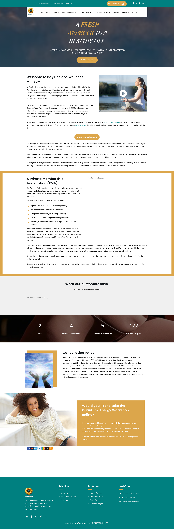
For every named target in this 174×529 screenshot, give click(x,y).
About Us (64, 493)
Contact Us (65, 500)
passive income (81, 125)
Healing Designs (96, 493)
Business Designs (96, 504)
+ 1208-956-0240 (129, 497)
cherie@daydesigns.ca (65, 3)
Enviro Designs (95, 500)
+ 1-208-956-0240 (42, 3)
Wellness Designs (96, 497)
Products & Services (68, 497)
